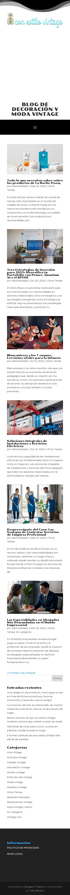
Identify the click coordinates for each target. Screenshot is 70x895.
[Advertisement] (35, 64)
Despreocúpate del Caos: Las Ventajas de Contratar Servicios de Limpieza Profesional (33, 532)
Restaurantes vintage (19, 802)
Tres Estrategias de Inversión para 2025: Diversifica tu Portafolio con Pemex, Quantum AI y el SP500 (33, 273)
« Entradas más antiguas (21, 672)
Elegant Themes (35, 886)
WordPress (37, 890)
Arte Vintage (14, 752)
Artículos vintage (17, 757)
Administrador (20, 186)
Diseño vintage (16, 772)
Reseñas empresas (18, 797)
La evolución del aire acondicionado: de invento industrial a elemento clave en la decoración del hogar (35, 709)
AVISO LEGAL (15, 853)
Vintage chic (14, 817)
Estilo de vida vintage (19, 777)
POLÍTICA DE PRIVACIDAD (23, 847)
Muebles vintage (17, 787)
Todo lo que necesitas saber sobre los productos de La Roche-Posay (35, 182)
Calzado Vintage (16, 762)
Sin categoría (23, 632)
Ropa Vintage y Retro (19, 807)
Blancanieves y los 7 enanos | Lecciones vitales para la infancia (34, 356)
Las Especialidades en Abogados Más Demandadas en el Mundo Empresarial (33, 622)
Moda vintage (15, 782)
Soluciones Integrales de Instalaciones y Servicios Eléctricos (27, 443)
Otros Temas (55, 280)
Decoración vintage (18, 767)
